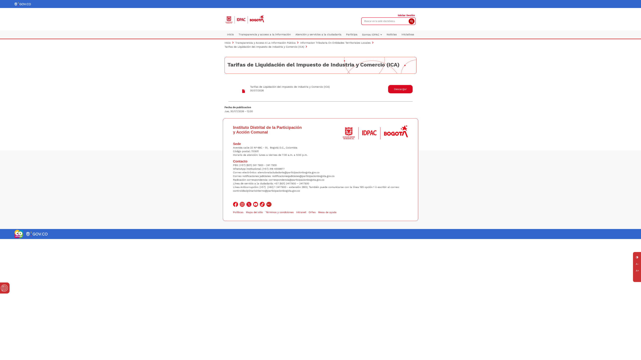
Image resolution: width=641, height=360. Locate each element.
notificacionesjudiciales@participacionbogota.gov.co (303, 176)
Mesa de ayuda (327, 212)
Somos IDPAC (371, 34)
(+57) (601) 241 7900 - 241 (254, 165)
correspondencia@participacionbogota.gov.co (297, 179)
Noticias (392, 34)
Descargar (400, 89)
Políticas (238, 212)
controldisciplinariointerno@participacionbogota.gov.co (266, 190)
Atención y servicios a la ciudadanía (318, 34)
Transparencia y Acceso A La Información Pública (265, 42)
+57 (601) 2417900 (285, 183)
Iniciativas (407, 34)
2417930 (304, 183)
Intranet (301, 212)
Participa (351, 34)
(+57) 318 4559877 (273, 168)
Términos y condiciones (279, 212)
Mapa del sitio (254, 212)
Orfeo (312, 212)
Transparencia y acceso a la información (265, 34)
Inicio (230, 34)
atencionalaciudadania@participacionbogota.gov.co (289, 172)
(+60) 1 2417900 (277, 187)
